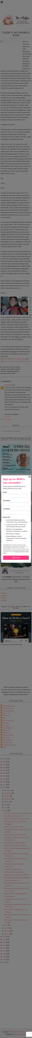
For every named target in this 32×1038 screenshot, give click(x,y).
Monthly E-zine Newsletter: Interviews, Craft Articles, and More (16, 530)
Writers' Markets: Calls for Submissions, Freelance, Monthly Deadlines (16, 538)
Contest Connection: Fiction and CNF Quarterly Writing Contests (16, 526)
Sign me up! (16, 557)
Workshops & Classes (13, 534)
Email (5, 492)
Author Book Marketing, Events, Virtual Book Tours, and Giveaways (16, 521)
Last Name (6, 509)
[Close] (29, 477)
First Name (6, 500)
